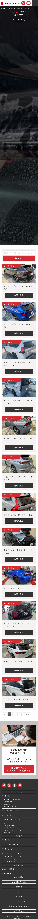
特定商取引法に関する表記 (19, 906)
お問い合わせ (19, 911)
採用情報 (19, 887)
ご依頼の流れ (8, 801)
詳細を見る (19, 295)
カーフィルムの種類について (13, 799)
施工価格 (7, 804)
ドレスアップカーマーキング (12, 830)
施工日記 (19, 896)
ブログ (19, 892)
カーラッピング (7, 815)
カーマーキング (9, 827)
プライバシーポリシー (19, 901)
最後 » (28, 714)
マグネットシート (9, 825)
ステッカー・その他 (10, 861)
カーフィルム (6, 796)
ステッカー (7, 823)
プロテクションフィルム (10, 810)
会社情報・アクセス (19, 882)
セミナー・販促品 (8, 869)
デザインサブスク (8, 873)
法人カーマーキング (10, 859)
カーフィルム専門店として (12, 806)
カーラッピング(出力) (10, 832)
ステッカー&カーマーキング (12, 819)
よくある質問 (19, 877)
